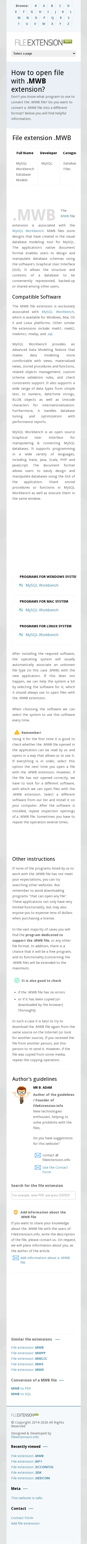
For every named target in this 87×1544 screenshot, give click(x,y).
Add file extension (25, 1523)
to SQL (21, 1394)
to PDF (21, 1388)
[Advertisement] (49, 196)
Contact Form (22, 1518)
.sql (49, 334)
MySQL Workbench (28, 231)
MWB (65, 216)
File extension (27, 1347)
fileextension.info (25, 1437)
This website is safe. (27, 1498)
